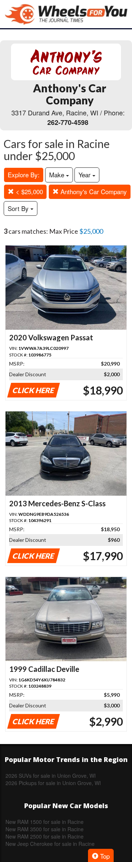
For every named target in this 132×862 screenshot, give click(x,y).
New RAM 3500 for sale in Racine (45, 829)
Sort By (19, 208)
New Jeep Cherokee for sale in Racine (50, 843)
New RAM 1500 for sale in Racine (45, 821)
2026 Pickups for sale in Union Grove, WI (53, 783)
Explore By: (24, 174)
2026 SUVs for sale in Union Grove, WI (51, 775)
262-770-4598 (67, 122)
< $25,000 (28, 191)
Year (85, 174)
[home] (66, 14)
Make (57, 174)
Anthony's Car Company (93, 191)
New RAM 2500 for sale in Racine (45, 836)
